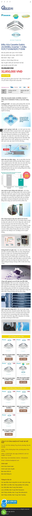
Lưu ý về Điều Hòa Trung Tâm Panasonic (12, 490)
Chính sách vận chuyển (8, 469)
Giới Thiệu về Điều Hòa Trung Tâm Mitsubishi (14, 492)
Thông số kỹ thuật (12, 91)
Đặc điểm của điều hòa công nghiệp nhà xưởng (14, 485)
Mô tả (4, 91)
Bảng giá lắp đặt (25, 91)
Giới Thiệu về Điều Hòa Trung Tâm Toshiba (13, 495)
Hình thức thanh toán (7, 466)
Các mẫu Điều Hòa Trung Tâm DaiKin (11, 487)
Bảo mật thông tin (6, 474)
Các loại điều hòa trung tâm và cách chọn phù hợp (15, 482)
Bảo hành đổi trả (6, 471)
